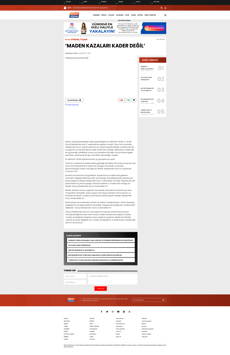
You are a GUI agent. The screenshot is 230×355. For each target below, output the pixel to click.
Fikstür (144, 324)
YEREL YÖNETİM (150, 15)
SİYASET (111, 15)
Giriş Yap (144, 337)
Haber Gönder (146, 334)
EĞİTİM (140, 15)
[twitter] (107, 312)
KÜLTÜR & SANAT (124, 20)
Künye (118, 334)
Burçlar (144, 326)
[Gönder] (164, 300)
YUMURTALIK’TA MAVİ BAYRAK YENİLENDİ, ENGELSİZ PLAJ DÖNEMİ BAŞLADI (95, 260)
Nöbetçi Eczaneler (148, 329)
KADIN (66, 331)
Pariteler (118, 321)
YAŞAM (83, 39)
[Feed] (129, 312)
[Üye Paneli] (164, 7)
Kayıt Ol (118, 337)
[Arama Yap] (161, 7)
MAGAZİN (93, 334)
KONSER (92, 331)
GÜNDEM (96, 15)
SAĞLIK (66, 324)
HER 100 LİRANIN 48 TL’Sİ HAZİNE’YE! (81, 250)
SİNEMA (66, 337)
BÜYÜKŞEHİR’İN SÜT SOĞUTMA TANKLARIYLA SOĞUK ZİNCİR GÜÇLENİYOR (95, 255)
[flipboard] (124, 312)
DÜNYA (104, 15)
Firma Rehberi (120, 329)
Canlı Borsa (120, 318)
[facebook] (101, 312)
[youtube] (118, 312)
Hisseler (144, 318)
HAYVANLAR (93, 329)
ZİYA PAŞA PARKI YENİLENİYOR (79, 245)
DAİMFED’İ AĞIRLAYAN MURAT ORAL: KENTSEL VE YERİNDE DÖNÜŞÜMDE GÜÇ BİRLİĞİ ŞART (100, 240)
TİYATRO (92, 339)
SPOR (127, 15)
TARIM (133, 15)
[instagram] (113, 312)
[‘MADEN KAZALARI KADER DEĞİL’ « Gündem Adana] (74, 15)
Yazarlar (144, 331)
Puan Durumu (120, 324)
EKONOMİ (119, 15)
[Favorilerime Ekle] (134, 100)
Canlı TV (118, 331)
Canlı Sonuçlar (146, 321)
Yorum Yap (100, 288)
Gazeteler (119, 326)
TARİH (91, 337)
